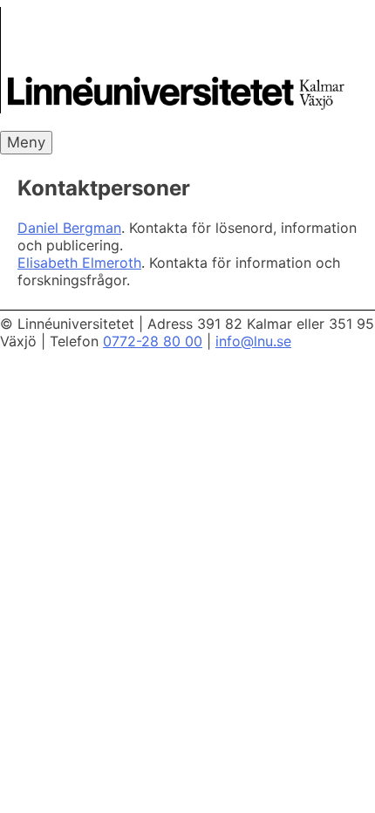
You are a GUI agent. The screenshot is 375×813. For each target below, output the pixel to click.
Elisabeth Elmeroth (79, 262)
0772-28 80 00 (152, 341)
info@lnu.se (253, 341)
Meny (26, 142)
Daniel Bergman (69, 227)
